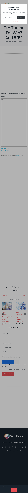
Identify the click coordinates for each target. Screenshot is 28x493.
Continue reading (14, 21)
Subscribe (20, 17)
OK (14, 490)
